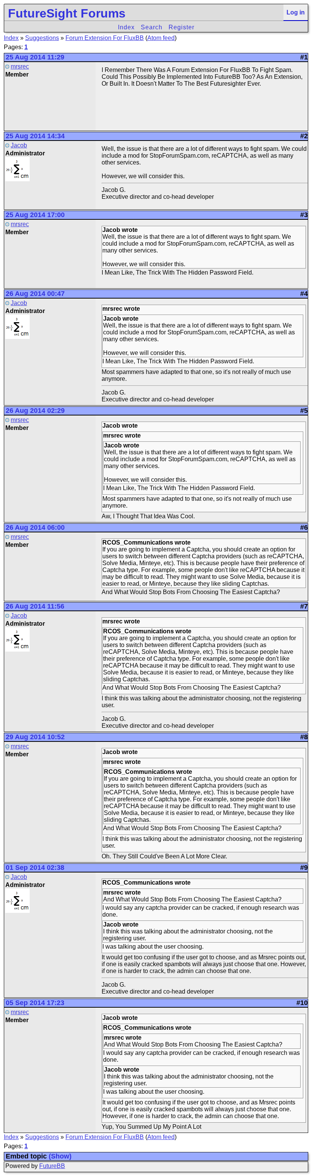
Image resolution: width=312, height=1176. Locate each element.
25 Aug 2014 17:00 (35, 215)
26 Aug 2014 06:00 (35, 527)
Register (181, 27)
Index (126, 27)
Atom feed (161, 38)
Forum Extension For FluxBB (104, 38)
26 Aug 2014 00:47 (35, 293)
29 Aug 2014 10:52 (35, 737)
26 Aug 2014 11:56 (35, 606)
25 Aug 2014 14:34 (35, 136)
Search (151, 27)
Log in (296, 12)
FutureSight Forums (67, 13)
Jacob (19, 145)
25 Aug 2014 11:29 (35, 57)
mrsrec (20, 66)
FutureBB (52, 1166)
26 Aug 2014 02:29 (35, 410)
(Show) (60, 1156)
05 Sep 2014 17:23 (35, 1003)
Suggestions (42, 38)
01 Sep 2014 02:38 (35, 867)
